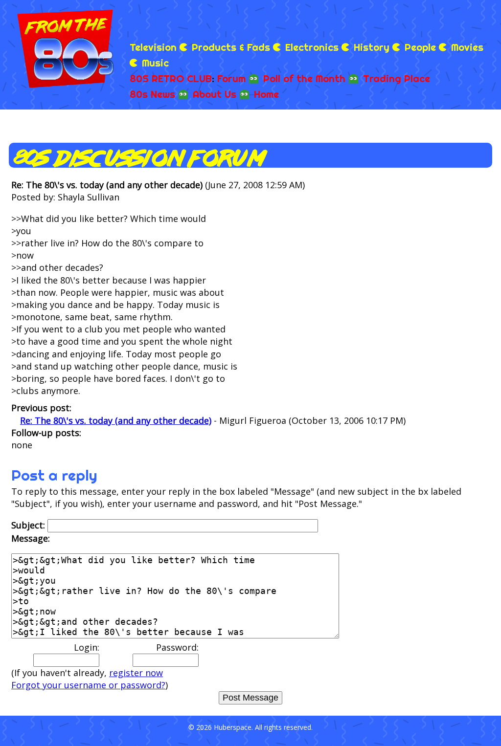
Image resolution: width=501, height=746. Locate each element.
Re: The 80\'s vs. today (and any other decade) (115, 420)
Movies (467, 47)
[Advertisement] (381, 19)
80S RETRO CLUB (171, 78)
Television (153, 47)
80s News (152, 94)
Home (266, 94)
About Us (214, 94)
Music (155, 63)
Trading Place (396, 78)
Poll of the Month (304, 78)
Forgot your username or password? (88, 685)
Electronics (312, 47)
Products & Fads (231, 47)
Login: (86, 647)
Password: (177, 647)
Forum (231, 78)
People (420, 47)
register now (136, 673)
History (371, 47)
